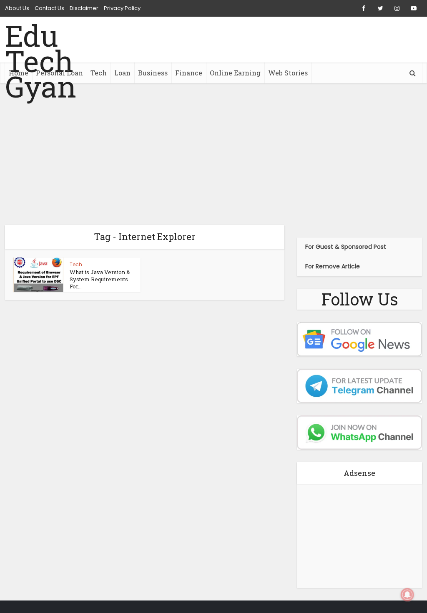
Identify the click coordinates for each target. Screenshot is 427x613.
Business (153, 72)
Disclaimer (84, 8)
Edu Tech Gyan (40, 61)
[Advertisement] (213, 154)
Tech (98, 72)
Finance (188, 72)
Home (18, 72)
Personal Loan (59, 72)
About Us (17, 8)
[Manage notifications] (407, 594)
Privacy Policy (122, 8)
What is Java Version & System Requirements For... (100, 279)
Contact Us (49, 8)
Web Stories (288, 72)
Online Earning (235, 72)
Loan (122, 72)
